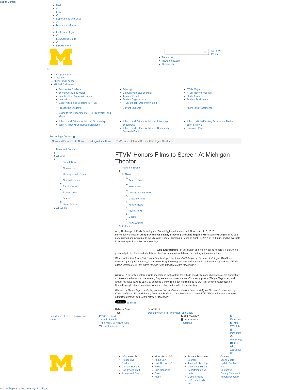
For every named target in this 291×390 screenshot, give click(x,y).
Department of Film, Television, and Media (170, 312)
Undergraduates (62, 74)
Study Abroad (194, 96)
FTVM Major (193, 89)
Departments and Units (68, 18)
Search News (70, 162)
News (158, 366)
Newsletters (69, 168)
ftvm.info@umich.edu (112, 326)
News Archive (70, 204)
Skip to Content (8, 1)
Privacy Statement (230, 373)
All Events (61, 207)
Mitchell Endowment (64, 84)
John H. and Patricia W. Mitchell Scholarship (82, 121)
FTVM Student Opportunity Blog (140, 102)
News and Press (195, 128)
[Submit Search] (205, 52)
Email (132, 302)
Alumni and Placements (199, 107)
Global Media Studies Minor (137, 92)
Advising (127, 89)
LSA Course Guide (66, 38)
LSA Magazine (162, 369)
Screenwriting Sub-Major (72, 92)
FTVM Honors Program (199, 92)
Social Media (227, 359)
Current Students (132, 107)
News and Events (61, 141)
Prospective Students (70, 89)
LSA (58, 11)
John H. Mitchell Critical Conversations (79, 124)
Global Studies (195, 376)
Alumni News (70, 192)
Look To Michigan (65, 32)
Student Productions (197, 99)
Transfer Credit (131, 96)
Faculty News (70, 186)
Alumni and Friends (64, 80)
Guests (67, 198)
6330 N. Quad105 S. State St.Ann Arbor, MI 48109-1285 (115, 319)
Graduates (59, 77)
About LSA (160, 359)
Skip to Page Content (61, 136)
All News (79, 141)
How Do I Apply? (163, 363)
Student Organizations (135, 99)
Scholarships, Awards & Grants (75, 96)
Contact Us (226, 369)
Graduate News (71, 180)
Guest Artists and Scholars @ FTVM (78, 102)
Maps (158, 376)
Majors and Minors (66, 25)
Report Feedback (229, 376)
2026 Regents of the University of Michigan (25, 388)
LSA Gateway (63, 45)
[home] (74, 136)
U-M (58, 5)
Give (157, 373)
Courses (192, 359)
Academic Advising (198, 363)
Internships (65, 99)
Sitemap (187, 322)
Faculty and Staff (131, 369)
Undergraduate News (99, 141)
